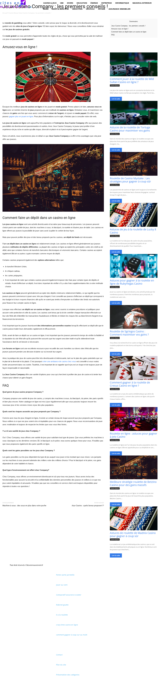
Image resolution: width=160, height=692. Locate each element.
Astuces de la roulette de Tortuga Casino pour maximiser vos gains (130, 129)
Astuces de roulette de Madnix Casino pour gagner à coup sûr (133, 534)
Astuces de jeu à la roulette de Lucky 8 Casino (133, 231)
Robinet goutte (62, 605)
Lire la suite (116, 99)
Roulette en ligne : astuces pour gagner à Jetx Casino (133, 435)
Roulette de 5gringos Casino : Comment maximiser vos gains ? (129, 333)
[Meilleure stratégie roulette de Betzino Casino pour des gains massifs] (134, 467)
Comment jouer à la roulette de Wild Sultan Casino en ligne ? (132, 80)
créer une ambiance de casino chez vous (59, 361)
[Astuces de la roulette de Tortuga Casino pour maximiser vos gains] (134, 113)
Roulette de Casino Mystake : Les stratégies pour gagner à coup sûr (130, 180)
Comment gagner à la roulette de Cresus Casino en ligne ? (130, 384)
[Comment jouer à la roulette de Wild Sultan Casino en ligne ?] (134, 64)
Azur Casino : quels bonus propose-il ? (88, 505)
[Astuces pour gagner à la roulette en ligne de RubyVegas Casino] (134, 266)
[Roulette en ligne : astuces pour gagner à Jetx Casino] (134, 419)
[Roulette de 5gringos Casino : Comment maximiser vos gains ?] (134, 317)
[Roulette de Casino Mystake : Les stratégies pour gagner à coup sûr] (134, 164)
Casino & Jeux (13, 13)
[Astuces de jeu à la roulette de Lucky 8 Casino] (134, 215)
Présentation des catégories (67, 675)
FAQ (112, 35)
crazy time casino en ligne (67, 625)
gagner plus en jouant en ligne (21, 116)
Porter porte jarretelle (65, 575)
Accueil (5, 13)
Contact (59, 655)
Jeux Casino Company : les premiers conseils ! (128, 26)
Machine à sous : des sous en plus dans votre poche (24, 505)
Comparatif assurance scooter (68, 595)
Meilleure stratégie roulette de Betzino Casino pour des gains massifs (133, 483)
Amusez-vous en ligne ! (119, 29)
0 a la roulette (62, 615)
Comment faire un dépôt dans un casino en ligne (128, 32)
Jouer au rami (62, 585)
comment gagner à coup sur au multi (71, 635)
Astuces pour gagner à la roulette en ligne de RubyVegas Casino (132, 282)
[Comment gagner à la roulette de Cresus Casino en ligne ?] (134, 368)
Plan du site (61, 665)
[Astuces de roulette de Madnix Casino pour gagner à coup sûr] (134, 518)
